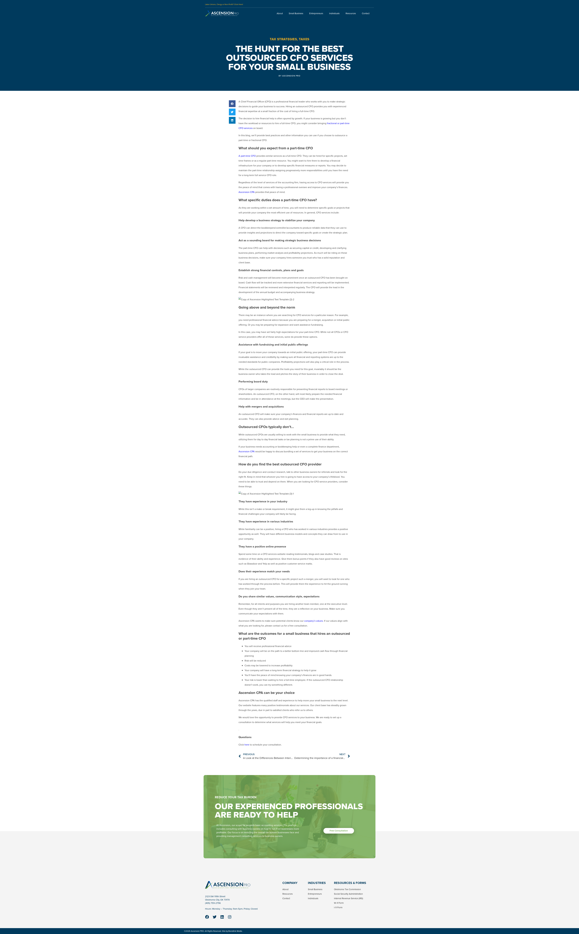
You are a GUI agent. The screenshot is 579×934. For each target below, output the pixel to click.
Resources (351, 13)
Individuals (334, 13)
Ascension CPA (247, 192)
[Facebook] (207, 917)
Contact (365, 13)
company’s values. (313, 621)
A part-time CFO (247, 156)
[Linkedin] (222, 917)
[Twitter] (214, 917)
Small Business (296, 13)
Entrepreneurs (316, 13)
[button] (232, 103)
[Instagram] (229, 917)
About (280, 13)
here (246, 744)
